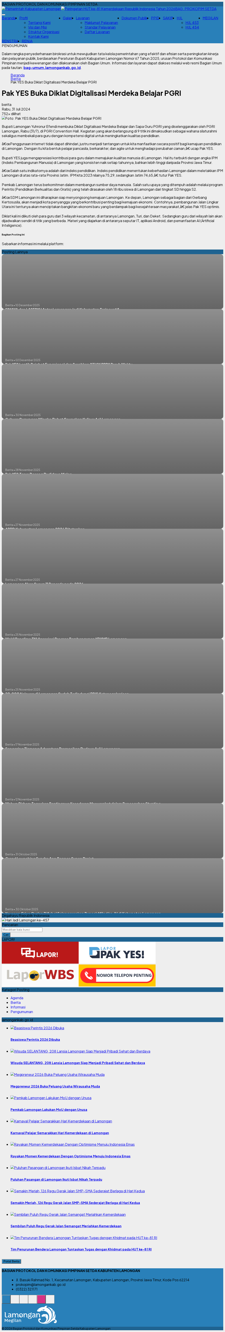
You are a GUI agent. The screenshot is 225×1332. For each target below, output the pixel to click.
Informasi (18, 1007)
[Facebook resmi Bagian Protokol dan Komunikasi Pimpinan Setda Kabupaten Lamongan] (23, 1301)
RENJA (27, 41)
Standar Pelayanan (100, 27)
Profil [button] (23, 18)
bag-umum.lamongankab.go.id (52, 67)
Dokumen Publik (134, 18)
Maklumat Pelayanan (101, 22)
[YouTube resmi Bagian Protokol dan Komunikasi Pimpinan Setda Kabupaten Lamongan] (50, 1301)
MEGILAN (210, 18)
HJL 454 (192, 27)
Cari (6, 934)
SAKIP (168, 18)
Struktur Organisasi (43, 31)
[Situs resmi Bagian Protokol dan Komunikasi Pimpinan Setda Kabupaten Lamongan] (6, 1301)
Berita (16, 78)
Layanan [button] (83, 18)
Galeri (67, 18)
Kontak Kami (38, 36)
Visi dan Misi (37, 27)
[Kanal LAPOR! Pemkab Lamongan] (15, 1301)
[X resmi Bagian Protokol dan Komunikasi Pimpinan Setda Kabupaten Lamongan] (32, 1301)
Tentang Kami (39, 22)
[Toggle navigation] (3, 14)
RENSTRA (10, 41)
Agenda (17, 997)
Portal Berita (11, 1261)
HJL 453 (192, 22)
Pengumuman (22, 1011)
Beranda (9, 18)
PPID (155, 18)
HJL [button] (180, 18)
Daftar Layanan (97, 31)
